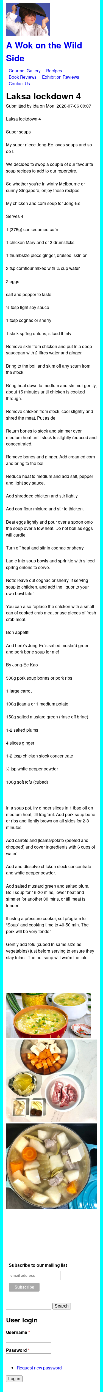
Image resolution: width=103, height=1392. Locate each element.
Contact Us (19, 83)
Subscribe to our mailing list (38, 1265)
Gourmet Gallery (25, 70)
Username (18, 1332)
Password (18, 1350)
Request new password (39, 1367)
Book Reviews (23, 77)
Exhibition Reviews (60, 77)
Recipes (54, 70)
